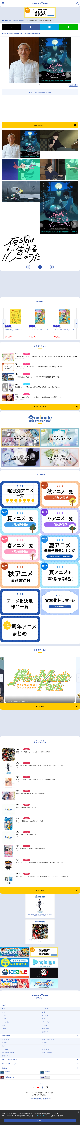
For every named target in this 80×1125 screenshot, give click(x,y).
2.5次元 (4, 1028)
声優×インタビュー (47, 1052)
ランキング (45, 1008)
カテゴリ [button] (4, 1005)
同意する (40, 1120)
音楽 (3, 1025)
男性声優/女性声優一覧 (8, 1052)
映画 (43, 1018)
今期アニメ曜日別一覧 (48, 1039)
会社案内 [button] (4, 1068)
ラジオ (4, 1015)
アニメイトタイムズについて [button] (9, 1059)
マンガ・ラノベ (6, 1022)
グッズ (4, 1018)
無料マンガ (45, 1032)
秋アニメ (4, 1046)
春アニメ (4, 1042)
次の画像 (72, 85)
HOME (4, 1008)
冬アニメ (44, 1046)
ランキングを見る (40, 406)
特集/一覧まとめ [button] (6, 1035)
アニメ (4, 1012)
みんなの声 (45, 1015)
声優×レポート (6, 1056)
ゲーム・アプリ (46, 1022)
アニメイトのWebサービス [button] (9, 1063)
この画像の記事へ (38, 125)
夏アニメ (44, 1042)
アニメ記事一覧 (6, 1049)
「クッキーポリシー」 (42, 1116)
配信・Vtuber (45, 1028)
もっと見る (40, 706)
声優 (43, 1012)
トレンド (4, 1032)
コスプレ (44, 1025)
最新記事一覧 (5, 1039)
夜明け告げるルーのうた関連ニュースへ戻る (40, 92)
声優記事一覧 (45, 1049)
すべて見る (40, 890)
